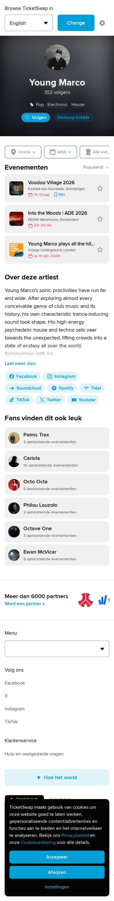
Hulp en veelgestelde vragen (34, 754)
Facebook (15, 683)
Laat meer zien (20, 363)
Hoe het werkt (60, 777)
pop (40, 104)
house (77, 104)
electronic (57, 104)
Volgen (39, 117)
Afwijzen (57, 872)
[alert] (57, 847)
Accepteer (57, 857)
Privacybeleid (75, 835)
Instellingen (57, 887)
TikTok (11, 722)
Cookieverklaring (38, 842)
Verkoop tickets (73, 117)
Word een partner (23, 604)
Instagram (15, 709)
